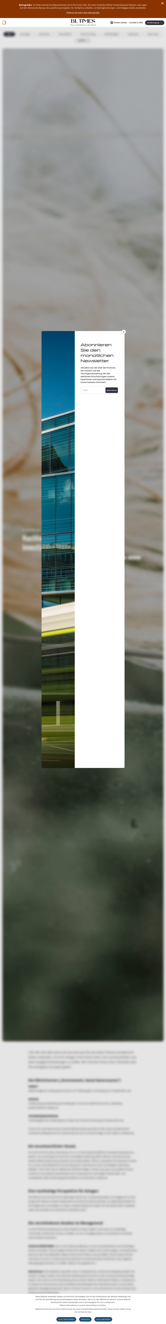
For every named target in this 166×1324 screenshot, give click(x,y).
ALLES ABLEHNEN (103, 1319)
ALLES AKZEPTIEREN (66, 1319)
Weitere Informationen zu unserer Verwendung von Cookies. (83, 1305)
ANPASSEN (85, 1319)
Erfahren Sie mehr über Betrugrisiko (83, 12)
